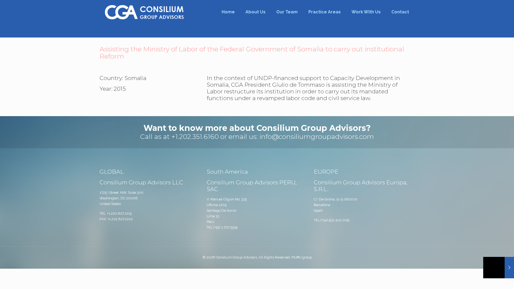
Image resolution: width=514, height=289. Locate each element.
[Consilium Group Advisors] (144, 12)
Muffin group (302, 257)
